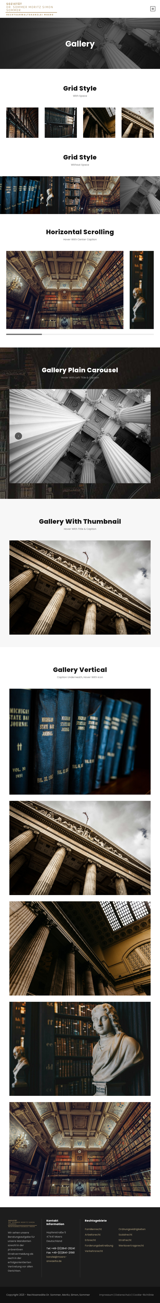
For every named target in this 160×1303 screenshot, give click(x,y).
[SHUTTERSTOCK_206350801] (80, 436)
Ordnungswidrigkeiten (132, 1229)
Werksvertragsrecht (131, 1245)
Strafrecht (125, 1240)
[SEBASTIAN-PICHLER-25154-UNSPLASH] (80, 587)
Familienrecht (93, 1229)
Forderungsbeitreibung (99, 1245)
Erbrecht (90, 1240)
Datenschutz (123, 1295)
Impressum (106, 1295)
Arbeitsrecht (93, 1234)
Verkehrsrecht (94, 1251)
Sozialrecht (125, 1234)
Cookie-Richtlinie (143, 1295)
